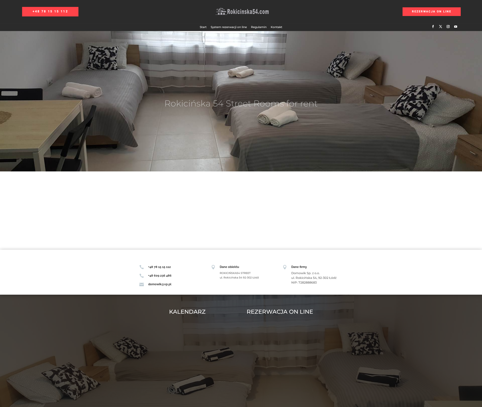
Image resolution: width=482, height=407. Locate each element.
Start (203, 27)
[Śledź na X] (441, 27)
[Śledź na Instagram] (448, 27)
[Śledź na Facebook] (433, 27)
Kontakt (276, 27)
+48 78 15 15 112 (50, 11)
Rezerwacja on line (431, 11)
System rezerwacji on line (229, 27)
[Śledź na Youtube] (456, 27)
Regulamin (259, 27)
